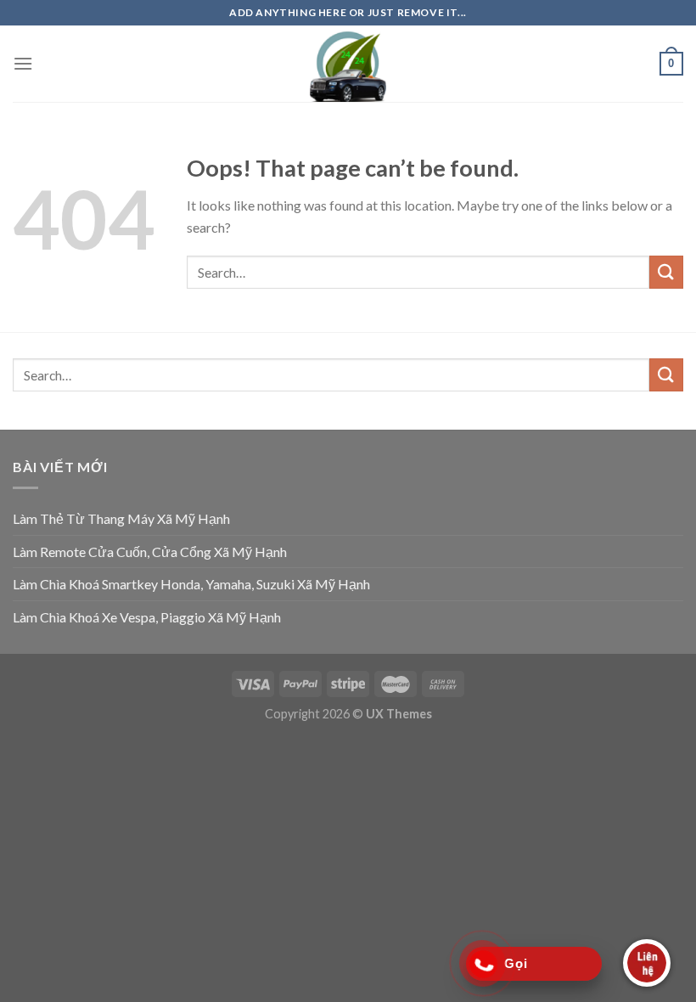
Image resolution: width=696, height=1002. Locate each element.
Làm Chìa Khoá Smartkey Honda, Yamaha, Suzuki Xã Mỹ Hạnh (191, 584)
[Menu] (23, 63)
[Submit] (666, 272)
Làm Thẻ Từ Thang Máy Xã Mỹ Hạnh (121, 518)
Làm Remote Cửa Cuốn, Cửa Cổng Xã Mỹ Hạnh (150, 551)
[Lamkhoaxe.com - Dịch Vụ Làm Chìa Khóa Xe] (348, 63)
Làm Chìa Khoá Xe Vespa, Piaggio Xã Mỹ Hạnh (147, 617)
